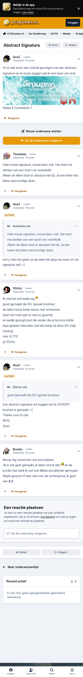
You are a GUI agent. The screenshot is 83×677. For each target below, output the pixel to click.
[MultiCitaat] (5, 191)
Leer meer (6, 8)
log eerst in (48, 516)
